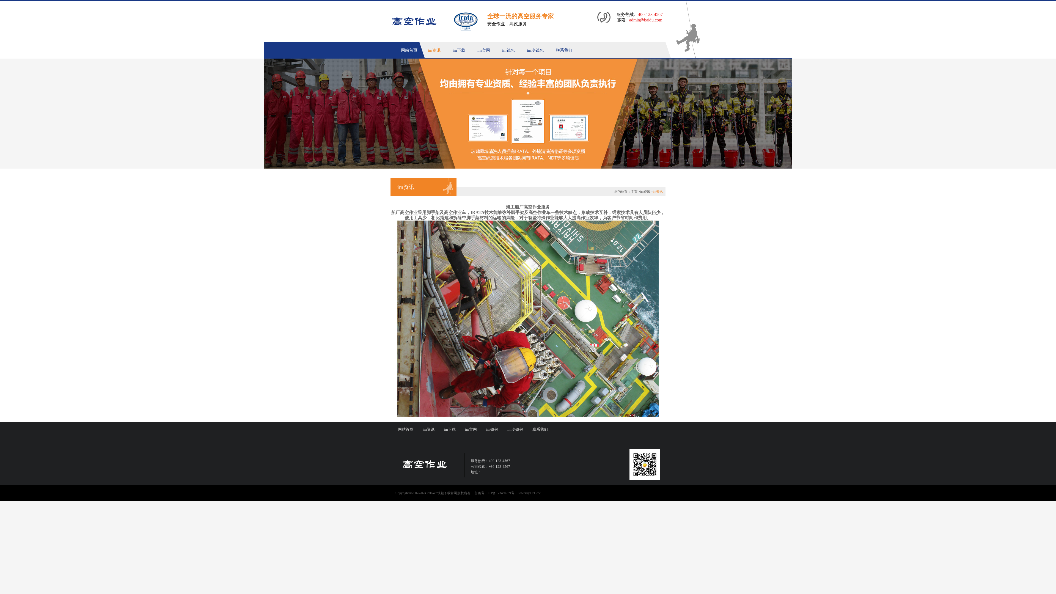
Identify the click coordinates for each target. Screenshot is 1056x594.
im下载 (459, 50)
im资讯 (434, 50)
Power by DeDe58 (529, 493)
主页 (634, 192)
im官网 (483, 50)
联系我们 (564, 50)
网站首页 (409, 50)
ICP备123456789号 (501, 493)
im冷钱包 (535, 50)
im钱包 (508, 50)
